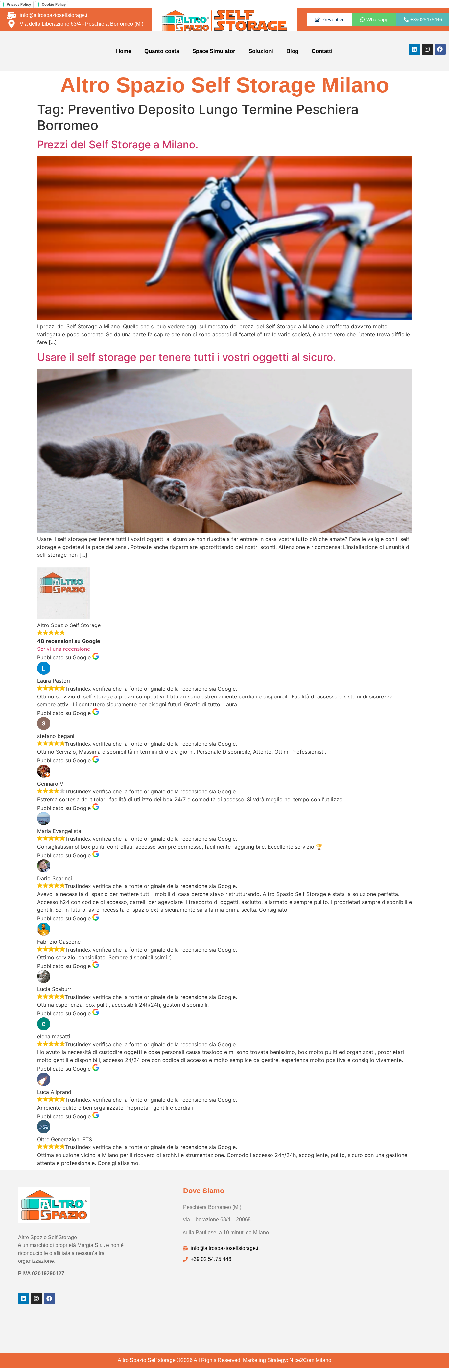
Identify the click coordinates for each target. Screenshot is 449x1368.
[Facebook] (440, 49)
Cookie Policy (54, 4)
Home (123, 51)
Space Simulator (213, 51)
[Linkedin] (414, 49)
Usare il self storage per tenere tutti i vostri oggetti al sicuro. (186, 357)
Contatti (322, 51)
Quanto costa (161, 51)
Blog (292, 51)
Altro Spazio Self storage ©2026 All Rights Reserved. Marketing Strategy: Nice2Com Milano (224, 1360)
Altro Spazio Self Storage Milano (224, 85)
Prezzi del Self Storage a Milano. (117, 144)
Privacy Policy (19, 4)
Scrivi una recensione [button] (63, 649)
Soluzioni (260, 51)
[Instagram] (427, 49)
